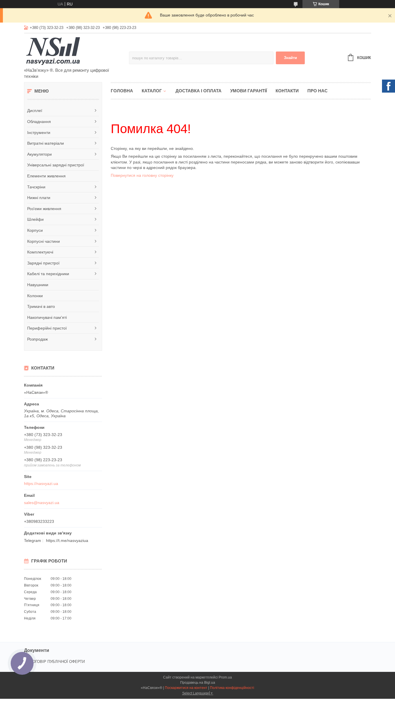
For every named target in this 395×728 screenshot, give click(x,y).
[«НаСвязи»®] (74, 50)
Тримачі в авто (41, 306)
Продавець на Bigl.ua (197, 683)
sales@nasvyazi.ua (41, 502)
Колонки (35, 295)
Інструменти (38, 132)
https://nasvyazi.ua (41, 483)
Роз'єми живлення (44, 208)
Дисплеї (34, 110)
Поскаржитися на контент (186, 688)
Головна (122, 91)
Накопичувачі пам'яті (47, 317)
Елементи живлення (46, 176)
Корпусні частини (43, 241)
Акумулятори (39, 154)
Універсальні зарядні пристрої (55, 165)
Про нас (317, 91)
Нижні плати (38, 197)
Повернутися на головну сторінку (142, 175)
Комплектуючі (40, 252)
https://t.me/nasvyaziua (67, 540)
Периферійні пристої (47, 328)
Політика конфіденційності (232, 688)
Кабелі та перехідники (48, 273)
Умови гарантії (248, 91)
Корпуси (35, 230)
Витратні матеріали (45, 143)
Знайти (290, 58)
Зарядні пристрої (43, 263)
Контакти (287, 91)
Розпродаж (37, 339)
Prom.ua (225, 677)
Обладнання (39, 121)
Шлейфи (35, 219)
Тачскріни (36, 187)
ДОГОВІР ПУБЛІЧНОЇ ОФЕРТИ (57, 661)
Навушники (37, 284)
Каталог (152, 91)
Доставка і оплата (199, 91)
